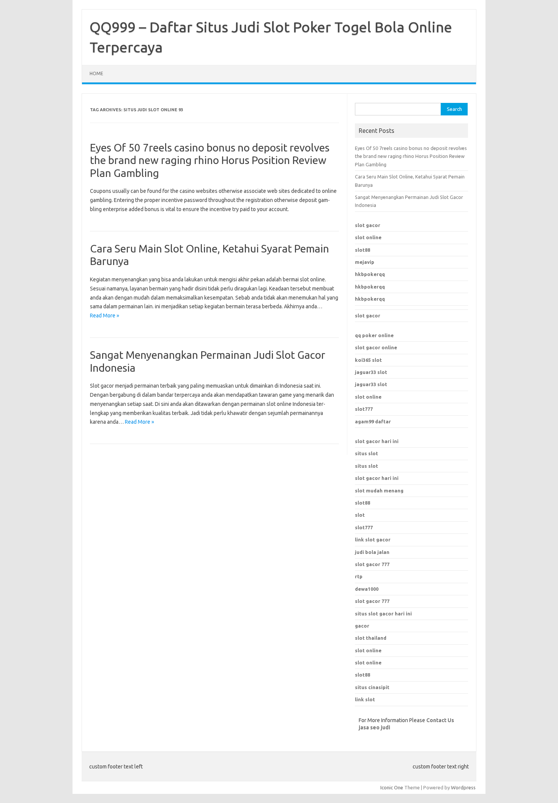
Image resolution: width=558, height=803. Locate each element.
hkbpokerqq (370, 274)
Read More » (104, 315)
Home (96, 73)
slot (360, 514)
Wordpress (463, 787)
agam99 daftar (373, 421)
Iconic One (391, 787)
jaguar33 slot (371, 372)
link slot (365, 699)
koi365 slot (368, 360)
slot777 (364, 409)
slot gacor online (376, 347)
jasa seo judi (374, 727)
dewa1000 (366, 589)
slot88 (362, 249)
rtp (359, 576)
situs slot (366, 453)
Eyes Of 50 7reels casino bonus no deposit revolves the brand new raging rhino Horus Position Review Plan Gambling (209, 160)
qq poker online (374, 335)
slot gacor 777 (372, 601)
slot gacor (367, 225)
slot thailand (370, 638)
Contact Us (440, 720)
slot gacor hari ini (377, 441)
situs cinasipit (372, 687)
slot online (368, 237)
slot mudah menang (379, 490)
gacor (362, 625)
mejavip (364, 262)
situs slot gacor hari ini (383, 613)
